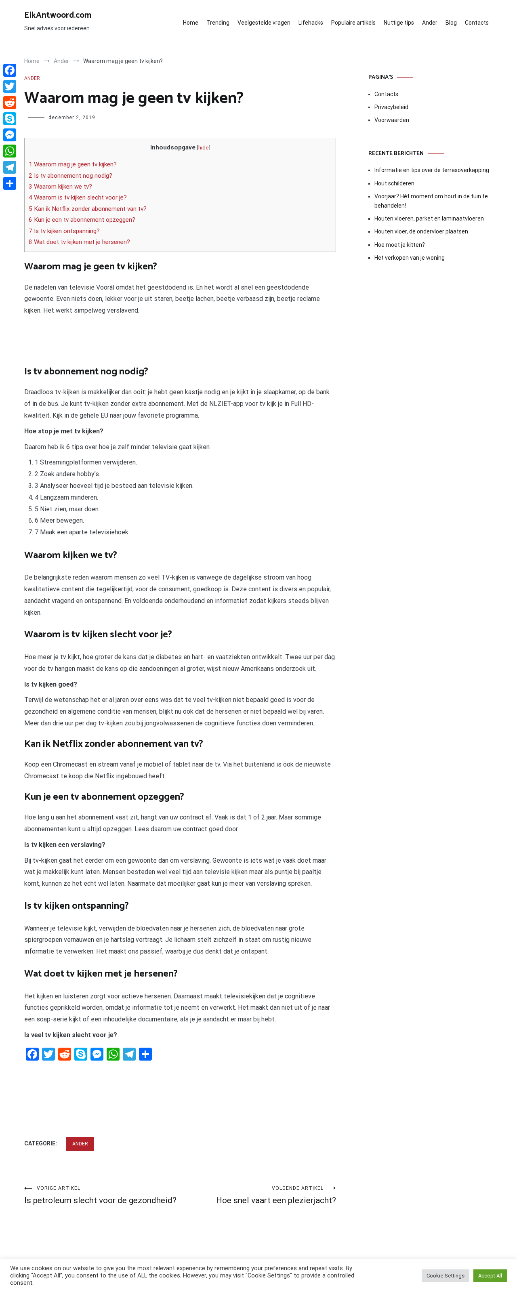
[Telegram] (10, 167)
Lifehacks (310, 22)
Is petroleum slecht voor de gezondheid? (100, 1195)
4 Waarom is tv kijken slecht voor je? (78, 197)
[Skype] (10, 119)
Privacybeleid (391, 107)
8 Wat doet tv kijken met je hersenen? (79, 242)
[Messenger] (10, 135)
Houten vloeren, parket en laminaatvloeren (429, 218)
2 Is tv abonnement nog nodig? (70, 175)
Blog (451, 22)
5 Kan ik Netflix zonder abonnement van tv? (88, 208)
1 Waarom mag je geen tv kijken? (73, 164)
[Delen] (10, 183)
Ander (429, 22)
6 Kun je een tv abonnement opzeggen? (82, 219)
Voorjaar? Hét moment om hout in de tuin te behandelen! (431, 200)
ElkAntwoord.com (57, 15)
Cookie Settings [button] (445, 1276)
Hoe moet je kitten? (400, 245)
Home (190, 22)
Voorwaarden (391, 120)
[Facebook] (10, 70)
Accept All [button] (490, 1276)
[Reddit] (10, 103)
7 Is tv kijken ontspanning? (64, 231)
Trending (217, 22)
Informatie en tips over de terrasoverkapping (431, 170)
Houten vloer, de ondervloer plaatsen (421, 231)
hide (203, 147)
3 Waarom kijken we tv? (60, 186)
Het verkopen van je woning (409, 257)
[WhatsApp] (10, 151)
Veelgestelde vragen (263, 22)
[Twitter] (10, 86)
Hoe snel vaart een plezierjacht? (276, 1195)
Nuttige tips (399, 22)
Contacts (477, 22)
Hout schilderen (394, 183)
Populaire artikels (353, 22)
